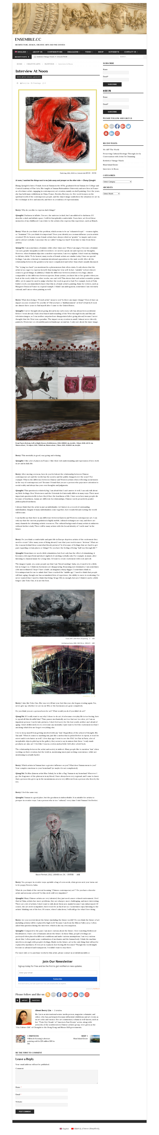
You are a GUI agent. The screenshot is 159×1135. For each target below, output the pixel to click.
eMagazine (72, 52)
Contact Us (130, 52)
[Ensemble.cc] (79, 33)
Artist (25, 1000)
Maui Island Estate (110, 165)
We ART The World (111, 149)
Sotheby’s (114, 52)
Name (18, 1087)
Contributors (54, 52)
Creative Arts (33, 64)
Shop (100, 52)
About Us (37, 52)
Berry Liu (25, 83)
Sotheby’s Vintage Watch (113, 161)
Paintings (37, 83)
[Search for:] (131, 56)
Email (18, 1094)
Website (19, 1102)
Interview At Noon (110, 169)
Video (88, 52)
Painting (36, 1000)
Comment (20, 1068)
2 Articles (58, 1010)
